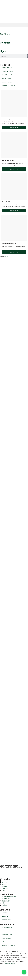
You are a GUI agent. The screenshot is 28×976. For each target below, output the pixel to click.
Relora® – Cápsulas (7, 119)
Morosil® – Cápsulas (7, 67)
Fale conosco (5, 916)
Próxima (8, 256)
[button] (14, 25)
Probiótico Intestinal (8, 160)
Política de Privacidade (9, 963)
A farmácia (4, 912)
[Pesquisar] (27, 56)
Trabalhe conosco (6, 919)
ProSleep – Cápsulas (7, 82)
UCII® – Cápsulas (6, 78)
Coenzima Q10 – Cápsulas (8, 85)
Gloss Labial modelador (8, 71)
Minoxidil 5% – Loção (7, 75)
